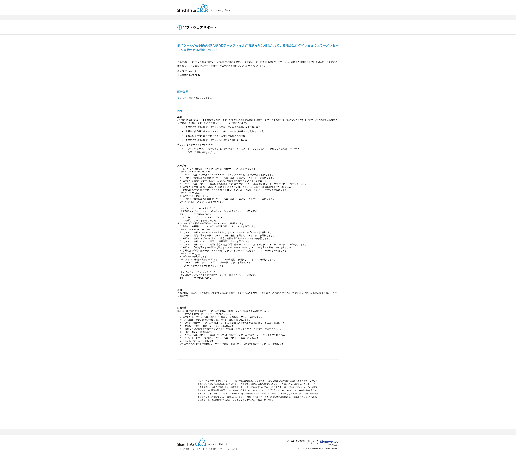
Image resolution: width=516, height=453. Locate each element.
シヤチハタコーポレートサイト (191, 449)
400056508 (335, 446)
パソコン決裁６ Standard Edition (196, 98)
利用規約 (212, 449)
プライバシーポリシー (230, 449)
